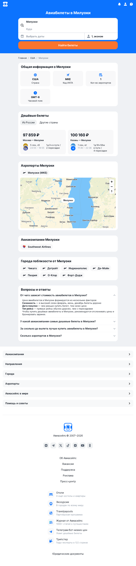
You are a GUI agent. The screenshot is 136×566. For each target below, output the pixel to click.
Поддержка (68, 469)
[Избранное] (119, 4)
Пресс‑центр (68, 481)
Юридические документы (68, 553)
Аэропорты (12, 383)
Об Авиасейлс (68, 458)
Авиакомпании (14, 354)
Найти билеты (68, 45)
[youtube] (83, 445)
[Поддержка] (131, 4)
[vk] (46, 445)
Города (9, 373)
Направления (13, 364)
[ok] (90, 445)
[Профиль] (125, 4)
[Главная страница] (5, 4)
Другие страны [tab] (49, 122)
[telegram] (53, 445)
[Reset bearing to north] (111, 191)
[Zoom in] (111, 181)
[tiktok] (68, 445)
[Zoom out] (111, 186)
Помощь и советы (16, 403)
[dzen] (75, 445)
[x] (61, 445)
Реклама (68, 475)
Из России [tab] (28, 122)
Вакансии (68, 463)
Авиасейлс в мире (16, 393)
